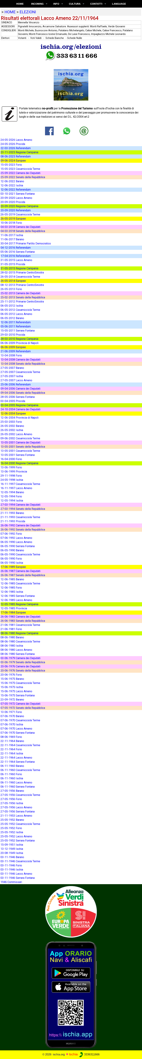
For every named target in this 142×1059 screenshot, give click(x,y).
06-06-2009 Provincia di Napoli (19, 343)
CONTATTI (96, 3)
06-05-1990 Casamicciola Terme (20, 554)
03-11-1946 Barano (12, 857)
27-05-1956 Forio (11, 799)
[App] (71, 994)
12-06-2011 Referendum (16, 322)
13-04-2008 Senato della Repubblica (23, 363)
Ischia (73, 1054)
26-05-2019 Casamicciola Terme (20, 214)
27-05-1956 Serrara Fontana (18, 811)
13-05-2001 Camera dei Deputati (20, 442)
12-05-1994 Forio (11, 496)
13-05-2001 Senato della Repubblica (23, 446)
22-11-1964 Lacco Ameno (16, 757)
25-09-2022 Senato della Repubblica (23, 177)
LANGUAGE (119, 3)
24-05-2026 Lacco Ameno (16, 139)
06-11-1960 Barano (12, 766)
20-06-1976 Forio (11, 674)
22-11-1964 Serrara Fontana (18, 761)
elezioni (28, 12)
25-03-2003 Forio (11, 421)
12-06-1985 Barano (12, 579)
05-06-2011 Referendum (16, 326)
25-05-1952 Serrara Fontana (18, 840)
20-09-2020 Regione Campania (19, 206)
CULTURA (75, 3)
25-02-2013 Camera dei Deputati (20, 293)
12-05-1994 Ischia (12, 500)
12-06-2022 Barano (12, 181)
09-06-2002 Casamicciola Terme (20, 438)
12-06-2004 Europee (13, 413)
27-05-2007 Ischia (12, 376)
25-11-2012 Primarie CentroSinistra (22, 301)
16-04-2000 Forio (11, 459)
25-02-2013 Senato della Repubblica (23, 297)
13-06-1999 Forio (11, 467)
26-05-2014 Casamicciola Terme (20, 276)
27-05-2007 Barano (12, 368)
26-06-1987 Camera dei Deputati (20, 571)
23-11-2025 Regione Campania (19, 152)
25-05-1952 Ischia (12, 832)
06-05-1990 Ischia (12, 562)
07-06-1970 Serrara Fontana (18, 732)
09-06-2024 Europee (13, 160)
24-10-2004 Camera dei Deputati (20, 409)
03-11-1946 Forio (11, 865)
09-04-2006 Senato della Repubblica (23, 392)
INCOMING (37, 3)
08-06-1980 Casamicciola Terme (20, 641)
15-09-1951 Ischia (12, 844)
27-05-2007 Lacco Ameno (16, 380)
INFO (56, 3)
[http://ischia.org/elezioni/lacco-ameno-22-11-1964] (84, 130)
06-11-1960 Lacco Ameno (16, 782)
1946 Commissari (11, 882)
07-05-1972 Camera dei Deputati (20, 703)
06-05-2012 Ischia (12, 305)
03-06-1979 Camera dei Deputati (20, 658)
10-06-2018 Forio (11, 222)
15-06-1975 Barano (12, 678)
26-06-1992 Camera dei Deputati (20, 525)
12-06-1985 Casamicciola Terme (20, 583)
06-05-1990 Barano (12, 550)
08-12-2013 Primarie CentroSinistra (22, 285)
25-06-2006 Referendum (16, 384)
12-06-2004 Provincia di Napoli (19, 417)
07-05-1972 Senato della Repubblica (23, 708)
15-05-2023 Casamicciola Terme (20, 169)
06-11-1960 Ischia (12, 778)
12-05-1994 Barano (12, 492)
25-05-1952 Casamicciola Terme (20, 824)
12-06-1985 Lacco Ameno (16, 600)
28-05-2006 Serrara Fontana (18, 397)
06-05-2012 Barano (12, 318)
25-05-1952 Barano (12, 819)
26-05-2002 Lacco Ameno (16, 434)
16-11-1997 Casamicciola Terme (20, 484)
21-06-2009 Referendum (16, 351)
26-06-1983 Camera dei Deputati (20, 616)
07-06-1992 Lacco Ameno (16, 538)
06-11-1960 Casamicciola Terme (20, 770)
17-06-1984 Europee (13, 612)
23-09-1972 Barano (12, 699)
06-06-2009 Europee (13, 347)
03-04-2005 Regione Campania (19, 405)
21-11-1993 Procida (13, 521)
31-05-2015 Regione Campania (19, 268)
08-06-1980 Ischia (12, 645)
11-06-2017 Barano (12, 239)
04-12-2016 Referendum (16, 247)
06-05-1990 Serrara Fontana (18, 546)
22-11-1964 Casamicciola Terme (20, 745)
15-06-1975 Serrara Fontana (18, 695)
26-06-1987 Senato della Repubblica (23, 575)
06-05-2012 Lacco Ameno (16, 314)
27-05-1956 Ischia (12, 803)
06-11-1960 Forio (11, 774)
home (10, 12)
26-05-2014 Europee (13, 280)
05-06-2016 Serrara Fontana (18, 251)
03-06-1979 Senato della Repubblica (23, 662)
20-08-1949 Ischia (12, 853)
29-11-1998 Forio (11, 475)
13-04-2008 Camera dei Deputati (20, 359)
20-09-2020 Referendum (16, 210)
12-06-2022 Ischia (12, 185)
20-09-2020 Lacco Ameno (16, 198)
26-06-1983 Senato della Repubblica (23, 620)
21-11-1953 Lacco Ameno (16, 815)
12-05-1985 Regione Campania (19, 604)
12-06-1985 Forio (11, 587)
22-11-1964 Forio (11, 749)
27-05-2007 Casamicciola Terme (20, 372)
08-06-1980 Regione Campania (19, 633)
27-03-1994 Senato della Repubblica (23, 508)
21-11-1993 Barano (12, 513)
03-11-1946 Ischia (12, 869)
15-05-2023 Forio (11, 164)
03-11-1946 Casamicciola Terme (20, 861)
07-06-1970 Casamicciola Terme (20, 720)
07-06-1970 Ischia (12, 724)
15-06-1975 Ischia (12, 687)
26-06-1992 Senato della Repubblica (23, 529)
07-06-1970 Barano (12, 716)
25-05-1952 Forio (11, 828)
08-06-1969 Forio (11, 737)
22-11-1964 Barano (12, 741)
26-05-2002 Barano (12, 426)
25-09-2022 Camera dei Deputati (20, 173)
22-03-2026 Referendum (16, 148)
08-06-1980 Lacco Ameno (16, 649)
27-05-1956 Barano (12, 790)
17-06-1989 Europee (13, 567)
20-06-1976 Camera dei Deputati (20, 666)
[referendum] (71, 911)
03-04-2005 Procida (13, 401)
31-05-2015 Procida (13, 264)
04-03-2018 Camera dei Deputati (20, 227)
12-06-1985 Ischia (12, 591)
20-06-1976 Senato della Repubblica (23, 670)
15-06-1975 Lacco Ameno (16, 691)
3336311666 (91, 1054)
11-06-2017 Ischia (12, 235)
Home (20, 3)
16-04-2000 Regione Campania (19, 463)
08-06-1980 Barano (12, 637)
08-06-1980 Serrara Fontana (18, 654)
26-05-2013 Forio (11, 289)
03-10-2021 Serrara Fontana (18, 193)
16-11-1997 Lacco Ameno (16, 488)
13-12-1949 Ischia (12, 848)
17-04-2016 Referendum (16, 256)
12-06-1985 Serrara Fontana (18, 596)
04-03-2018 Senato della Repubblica (23, 231)
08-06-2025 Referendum (16, 156)
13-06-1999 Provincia (14, 471)
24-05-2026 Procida (13, 144)
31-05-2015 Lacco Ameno (16, 260)
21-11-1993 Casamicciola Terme (20, 517)
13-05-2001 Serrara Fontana (18, 455)
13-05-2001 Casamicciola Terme (20, 450)
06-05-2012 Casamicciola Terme (20, 309)
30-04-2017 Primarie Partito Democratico (26, 243)
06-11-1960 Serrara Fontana (18, 786)
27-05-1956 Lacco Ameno (16, 807)
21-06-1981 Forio (11, 629)
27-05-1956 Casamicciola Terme (20, 795)
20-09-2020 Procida (13, 202)
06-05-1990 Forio (11, 558)
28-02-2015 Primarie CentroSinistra (22, 272)
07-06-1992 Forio (11, 533)
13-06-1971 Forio (11, 712)
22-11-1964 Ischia (12, 753)
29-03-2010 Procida (13, 334)
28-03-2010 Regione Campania (19, 339)
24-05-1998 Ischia (12, 479)
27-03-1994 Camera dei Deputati (20, 504)
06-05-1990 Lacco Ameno (16, 542)
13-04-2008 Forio (11, 355)
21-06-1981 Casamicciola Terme (20, 625)
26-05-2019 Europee (13, 218)
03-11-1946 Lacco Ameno (16, 873)
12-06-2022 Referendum (16, 189)
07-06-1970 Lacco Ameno (16, 728)
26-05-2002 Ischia (12, 430)
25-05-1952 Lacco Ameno (16, 836)
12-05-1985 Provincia (14, 608)
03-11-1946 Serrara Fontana (18, 878)
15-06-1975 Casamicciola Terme (20, 683)
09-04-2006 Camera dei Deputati (20, 388)
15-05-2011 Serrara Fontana (18, 330)
